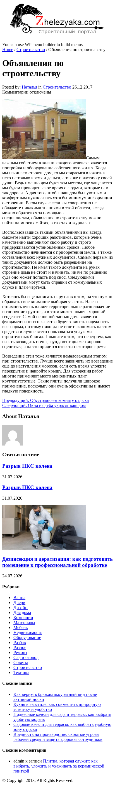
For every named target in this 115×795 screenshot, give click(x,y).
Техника (21, 672)
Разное (19, 647)
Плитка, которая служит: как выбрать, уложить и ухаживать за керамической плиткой (58, 766)
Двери (19, 602)
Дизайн (20, 607)
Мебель (20, 627)
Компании (23, 617)
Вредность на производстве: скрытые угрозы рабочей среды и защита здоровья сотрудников (57, 737)
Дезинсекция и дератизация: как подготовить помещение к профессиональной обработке (57, 562)
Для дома (22, 612)
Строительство (30, 49)
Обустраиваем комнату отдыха (45, 400)
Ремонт (20, 652)
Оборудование (27, 637)
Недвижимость (27, 632)
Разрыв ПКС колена (27, 466)
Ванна (19, 597)
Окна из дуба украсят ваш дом (44, 405)
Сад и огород (26, 657)
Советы (20, 662)
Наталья (30, 87)
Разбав (19, 642)
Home (7, 49)
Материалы (24, 622)
